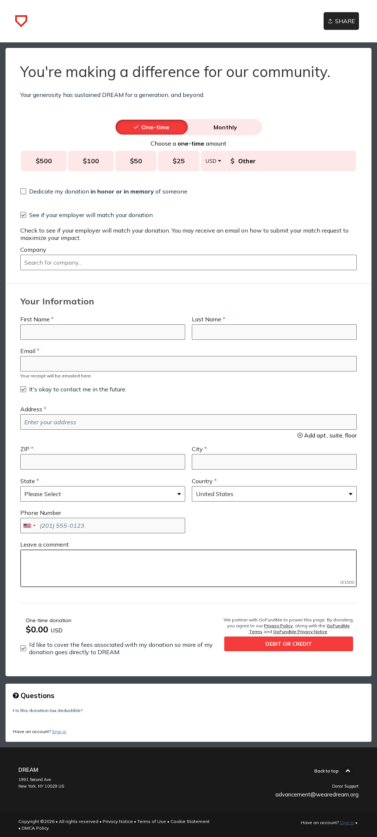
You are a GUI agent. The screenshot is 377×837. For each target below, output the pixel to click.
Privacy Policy (278, 625)
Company (33, 249)
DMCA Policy (35, 828)
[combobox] (188, 262)
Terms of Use (151, 821)
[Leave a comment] (188, 568)
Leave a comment (44, 544)
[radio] (155, 127)
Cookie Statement (189, 821)
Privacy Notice (118, 821)
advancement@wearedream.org (317, 794)
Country (202, 481)
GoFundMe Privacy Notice (300, 631)
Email (27, 351)
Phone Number (40, 512)
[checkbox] (103, 191)
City (197, 449)
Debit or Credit (288, 644)
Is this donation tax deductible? (48, 710)
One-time (155, 127)
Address (31, 409)
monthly (225, 127)
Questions (36, 695)
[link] (21, 21)
